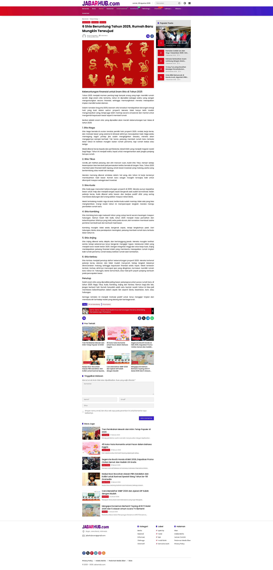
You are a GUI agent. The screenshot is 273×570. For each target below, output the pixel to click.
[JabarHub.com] (101, 3)
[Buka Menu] (189, 3)
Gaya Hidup (86, 22)
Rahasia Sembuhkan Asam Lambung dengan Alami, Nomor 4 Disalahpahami (176, 60)
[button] (179, 3)
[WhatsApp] (152, 318)
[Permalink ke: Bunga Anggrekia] (84, 36)
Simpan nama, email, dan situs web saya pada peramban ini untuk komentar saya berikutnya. (115, 412)
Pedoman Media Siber (182, 540)
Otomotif (141, 544)
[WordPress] (95, 553)
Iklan (176, 530)
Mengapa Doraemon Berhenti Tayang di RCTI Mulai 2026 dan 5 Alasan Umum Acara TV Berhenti (141, 369)
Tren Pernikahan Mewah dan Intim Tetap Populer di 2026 (93, 344)
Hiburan (135, 362)
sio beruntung (95, 304)
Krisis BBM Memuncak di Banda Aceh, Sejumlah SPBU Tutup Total (176, 76)
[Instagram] (99, 553)
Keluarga (103, 22)
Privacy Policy (179, 544)
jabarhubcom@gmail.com (95, 535)
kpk (159, 537)
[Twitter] (144, 318)
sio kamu (107, 304)
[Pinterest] (92, 553)
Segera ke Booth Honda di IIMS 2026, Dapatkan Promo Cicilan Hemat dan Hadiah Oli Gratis (141, 345)
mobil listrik (162, 540)
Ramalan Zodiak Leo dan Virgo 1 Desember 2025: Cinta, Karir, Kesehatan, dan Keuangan (177, 52)
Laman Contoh (180, 537)
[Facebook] (139, 318)
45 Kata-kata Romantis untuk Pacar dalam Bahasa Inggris (117, 345)
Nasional (141, 534)
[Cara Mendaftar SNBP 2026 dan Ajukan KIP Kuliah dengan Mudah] (118, 357)
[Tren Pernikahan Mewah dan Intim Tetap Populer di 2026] (93, 333)
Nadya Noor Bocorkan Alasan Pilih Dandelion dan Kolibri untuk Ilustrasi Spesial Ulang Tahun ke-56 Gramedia (93, 369)
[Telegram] (148, 318)
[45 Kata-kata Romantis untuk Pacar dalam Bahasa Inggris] (118, 333)
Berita (140, 530)
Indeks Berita (179, 534)
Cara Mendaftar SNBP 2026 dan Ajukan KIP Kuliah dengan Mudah (117, 369)
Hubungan (95, 22)
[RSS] (103, 553)
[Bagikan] (152, 36)
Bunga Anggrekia (92, 35)
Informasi (111, 362)
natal (160, 534)
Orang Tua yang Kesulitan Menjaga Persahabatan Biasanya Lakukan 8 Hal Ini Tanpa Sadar (176, 68)
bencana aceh (163, 544)
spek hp (161, 530)
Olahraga (141, 540)
